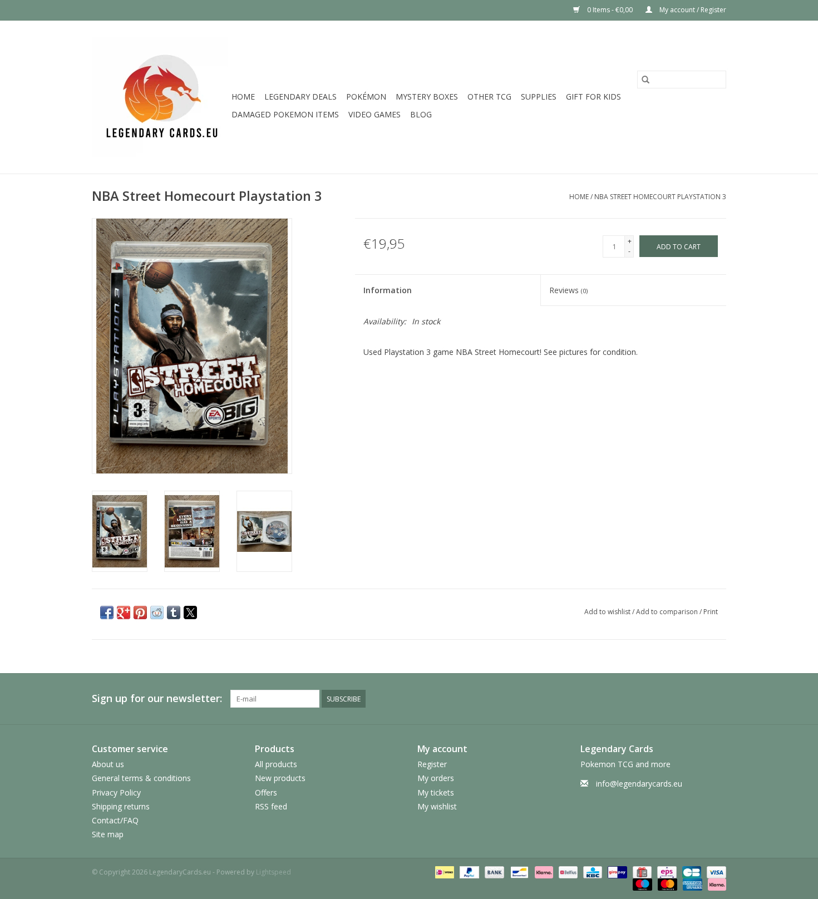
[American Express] (691, 883)
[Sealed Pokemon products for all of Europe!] (160, 97)
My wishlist (437, 806)
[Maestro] (641, 883)
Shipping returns (121, 806)
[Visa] (714, 871)
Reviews (568, 290)
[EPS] (665, 871)
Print (710, 611)
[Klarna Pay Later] (715, 883)
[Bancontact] (518, 871)
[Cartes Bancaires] (690, 871)
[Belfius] (567, 871)
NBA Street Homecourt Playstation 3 (660, 196)
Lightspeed (273, 872)
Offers (266, 792)
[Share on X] (190, 612)
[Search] (645, 79)
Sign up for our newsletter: (157, 698)
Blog (421, 114)
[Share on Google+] (123, 612)
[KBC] (591, 871)
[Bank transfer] (493, 871)
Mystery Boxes (427, 96)
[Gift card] (641, 871)
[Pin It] (140, 612)
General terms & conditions (141, 778)
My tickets (435, 792)
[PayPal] (468, 871)
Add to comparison (667, 611)
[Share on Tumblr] (173, 612)
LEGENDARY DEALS (300, 96)
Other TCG (489, 96)
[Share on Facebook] (107, 612)
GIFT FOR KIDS (593, 96)
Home (243, 96)
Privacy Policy (116, 792)
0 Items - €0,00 (609, 9)
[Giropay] (616, 871)
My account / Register (692, 9)
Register (432, 764)
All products (276, 764)
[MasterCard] (666, 883)
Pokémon (366, 96)
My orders (435, 778)
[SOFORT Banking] (543, 871)
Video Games (374, 114)
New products (280, 778)
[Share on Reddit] (157, 612)
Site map (108, 834)
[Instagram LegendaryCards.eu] (717, 699)
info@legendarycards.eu (639, 783)
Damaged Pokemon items (285, 114)
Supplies (538, 96)
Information (387, 290)
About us (108, 764)
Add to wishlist (608, 611)
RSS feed (271, 806)
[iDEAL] (443, 871)
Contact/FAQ (115, 820)
